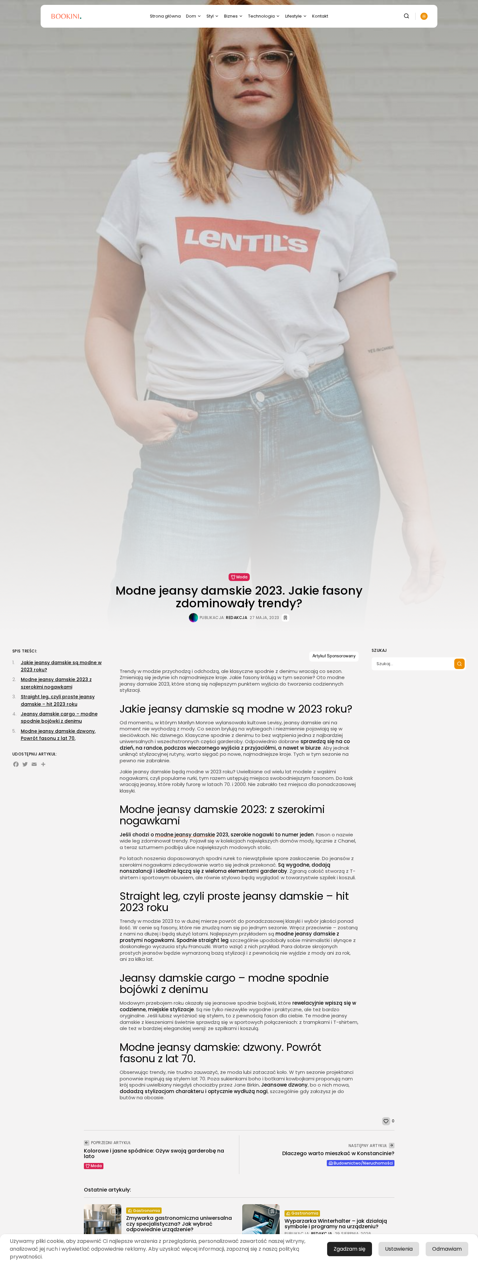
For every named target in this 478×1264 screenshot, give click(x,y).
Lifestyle (293, 16)
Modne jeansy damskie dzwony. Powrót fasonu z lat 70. (58, 735)
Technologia (261, 16)
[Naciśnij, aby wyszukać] (459, 664)
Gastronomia (146, 1210)
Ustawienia (399, 1249)
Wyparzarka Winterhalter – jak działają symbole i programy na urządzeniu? (336, 1224)
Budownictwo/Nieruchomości (363, 1163)
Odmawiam (447, 1249)
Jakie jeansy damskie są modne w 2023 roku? (61, 666)
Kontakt (320, 16)
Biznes (231, 16)
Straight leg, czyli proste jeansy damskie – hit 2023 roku (58, 700)
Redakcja (236, 618)
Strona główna (165, 16)
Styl (210, 16)
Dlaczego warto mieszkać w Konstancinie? (338, 1153)
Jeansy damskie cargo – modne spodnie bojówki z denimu (59, 717)
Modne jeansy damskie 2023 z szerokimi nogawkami (56, 683)
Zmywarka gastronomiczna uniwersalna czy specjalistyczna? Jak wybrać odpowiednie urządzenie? (179, 1223)
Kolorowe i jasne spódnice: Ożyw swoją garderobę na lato (154, 1153)
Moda (241, 577)
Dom (191, 16)
